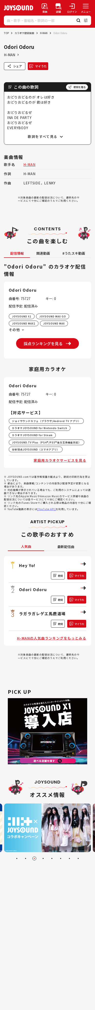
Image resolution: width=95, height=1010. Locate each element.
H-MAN (44, 33)
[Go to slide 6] (60, 858)
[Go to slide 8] (78, 858)
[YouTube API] (46, 509)
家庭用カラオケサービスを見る (60, 460)
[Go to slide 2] (25, 858)
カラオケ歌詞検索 (24, 33)
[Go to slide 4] (43, 858)
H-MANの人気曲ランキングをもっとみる (51, 638)
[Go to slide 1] (16, 858)
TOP (6, 33)
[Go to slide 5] (51, 858)
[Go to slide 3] (34, 858)
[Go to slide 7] (69, 858)
